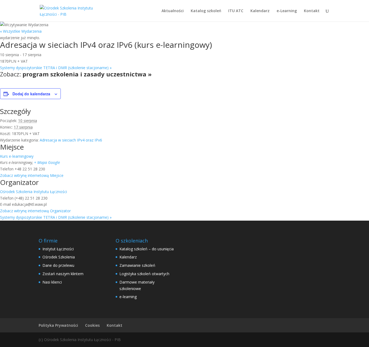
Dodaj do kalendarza (31, 93)
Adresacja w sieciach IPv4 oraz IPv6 (71, 140)
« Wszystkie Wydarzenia (21, 31)
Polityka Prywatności (58, 325)
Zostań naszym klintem (62, 273)
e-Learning (287, 11)
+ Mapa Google (47, 162)
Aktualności (173, 11)
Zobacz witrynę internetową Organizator (35, 210)
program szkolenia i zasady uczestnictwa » (87, 74)
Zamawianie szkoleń (137, 265)
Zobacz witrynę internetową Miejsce (31, 175)
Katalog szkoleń (206, 11)
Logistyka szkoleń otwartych (144, 273)
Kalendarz (260, 11)
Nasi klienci (52, 282)
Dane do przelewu (58, 265)
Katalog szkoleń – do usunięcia (146, 248)
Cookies (92, 325)
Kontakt (312, 11)
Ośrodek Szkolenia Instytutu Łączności (33, 191)
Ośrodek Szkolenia (58, 257)
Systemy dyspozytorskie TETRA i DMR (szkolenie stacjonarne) (56, 67)
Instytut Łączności (58, 248)
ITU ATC (235, 11)
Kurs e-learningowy (16, 156)
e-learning (128, 296)
